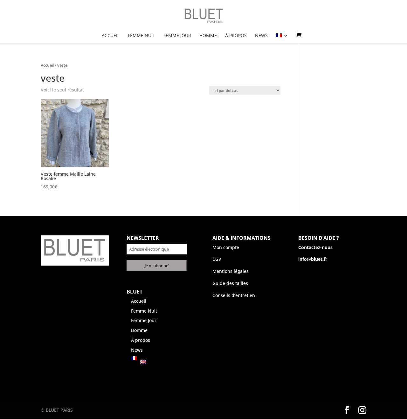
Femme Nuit (141, 35)
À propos (236, 35)
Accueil (111, 35)
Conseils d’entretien (233, 295)
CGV (216, 259)
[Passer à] (282, 38)
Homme (208, 35)
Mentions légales (230, 271)
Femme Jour (177, 35)
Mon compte (225, 247)
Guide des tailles (230, 283)
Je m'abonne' (157, 265)
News (261, 35)
